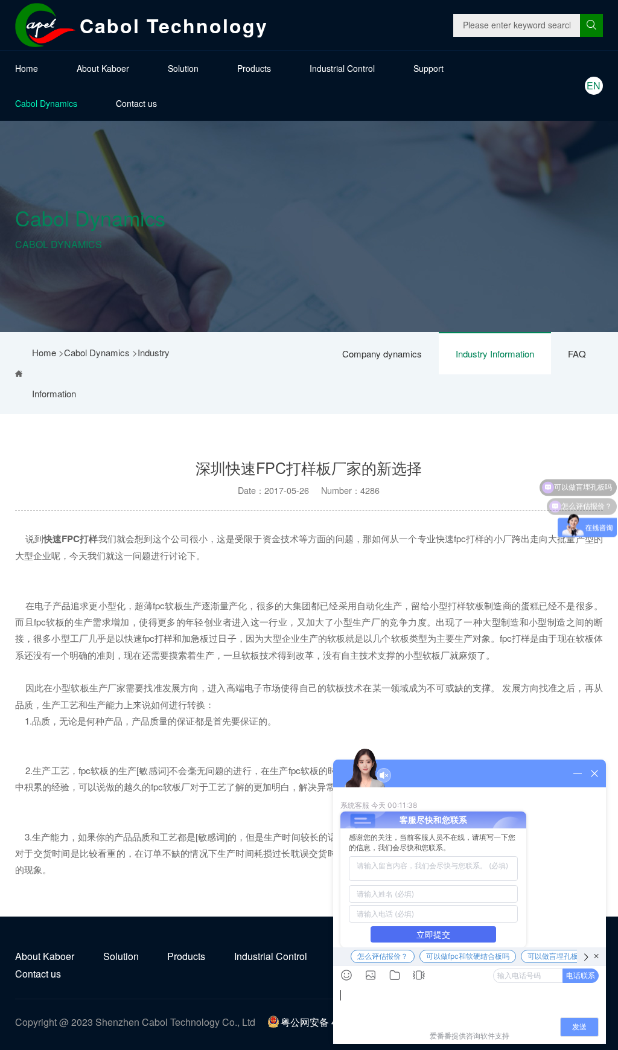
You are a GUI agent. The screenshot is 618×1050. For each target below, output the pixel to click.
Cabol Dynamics (46, 103)
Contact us (136, 103)
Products (254, 68)
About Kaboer (103, 68)
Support (428, 68)
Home (26, 68)
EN (593, 85)
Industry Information (495, 353)
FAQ (577, 353)
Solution (183, 68)
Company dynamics (382, 353)
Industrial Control (342, 68)
